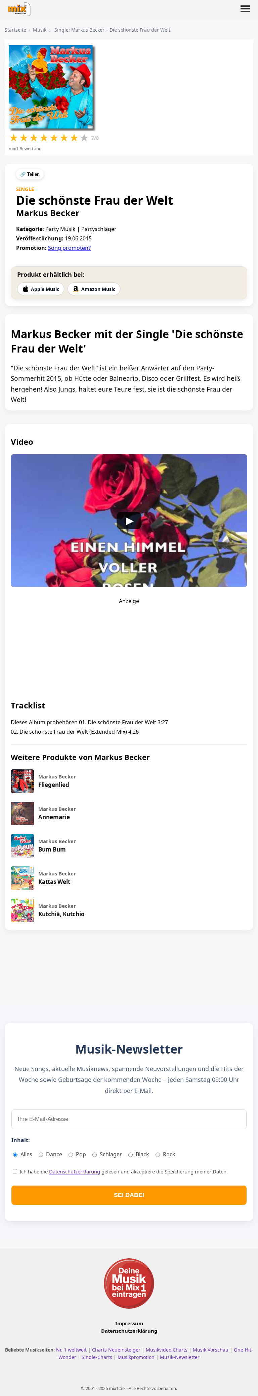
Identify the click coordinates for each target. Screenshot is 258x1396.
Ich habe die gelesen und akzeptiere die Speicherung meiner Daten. (123, 1171)
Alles (26, 1154)
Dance (54, 1154)
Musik (39, 30)
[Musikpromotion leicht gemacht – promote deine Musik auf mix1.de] (129, 1283)
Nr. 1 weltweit (72, 1350)
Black (142, 1154)
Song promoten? (69, 248)
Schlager (111, 1154)
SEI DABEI (129, 1195)
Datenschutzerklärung (74, 1171)
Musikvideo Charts (167, 1350)
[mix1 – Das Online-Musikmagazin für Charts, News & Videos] (20, 7)
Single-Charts (98, 1357)
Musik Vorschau (211, 1350)
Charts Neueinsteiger (117, 1350)
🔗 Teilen (30, 174)
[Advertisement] (129, 647)
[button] (245, 12)
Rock (169, 1154)
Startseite (15, 30)
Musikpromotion (137, 1357)
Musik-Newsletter (180, 1357)
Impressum (129, 1323)
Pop (81, 1154)
